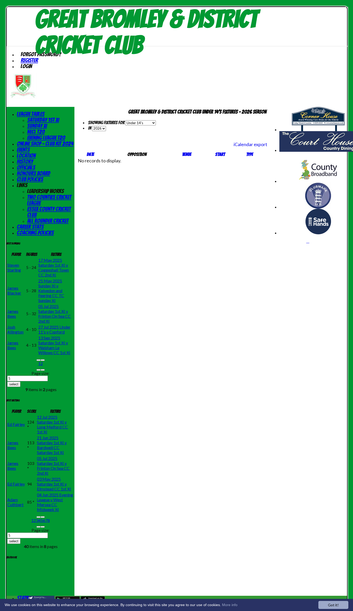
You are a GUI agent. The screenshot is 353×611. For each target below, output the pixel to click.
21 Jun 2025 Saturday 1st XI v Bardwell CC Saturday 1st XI (52, 445)
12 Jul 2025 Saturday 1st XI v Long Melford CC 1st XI (52, 424)
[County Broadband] (318, 181)
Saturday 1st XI (43, 120)
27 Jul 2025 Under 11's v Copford (54, 329)
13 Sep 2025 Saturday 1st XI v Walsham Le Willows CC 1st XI (54, 345)
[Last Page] (43, 370)
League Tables (30, 114)
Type (249, 154)
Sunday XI (37, 126)
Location (26, 155)
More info (229, 605)
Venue (186, 154)
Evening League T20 (46, 138)
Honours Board (33, 173)
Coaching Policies (35, 233)
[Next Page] (38, 370)
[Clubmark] (318, 206)
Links (22, 185)
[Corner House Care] (318, 129)
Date (90, 154)
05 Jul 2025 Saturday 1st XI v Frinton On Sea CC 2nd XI (54, 313)
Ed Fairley (16, 424)
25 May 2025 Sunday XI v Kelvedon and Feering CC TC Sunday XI (51, 290)
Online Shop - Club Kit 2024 (45, 144)
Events (23, 150)
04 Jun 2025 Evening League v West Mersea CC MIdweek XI (55, 502)
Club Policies (30, 179)
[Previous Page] (43, 360)
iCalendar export (250, 144)
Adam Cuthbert (15, 502)
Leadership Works (45, 191)
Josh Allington (15, 329)
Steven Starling (14, 267)
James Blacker (14, 290)
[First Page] (38, 360)
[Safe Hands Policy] (318, 232)
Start (220, 154)
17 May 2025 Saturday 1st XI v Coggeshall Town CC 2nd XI (53, 267)
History (25, 161)
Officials (26, 167)
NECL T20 (36, 132)
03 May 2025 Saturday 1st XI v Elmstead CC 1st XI (54, 484)
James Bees (12, 314)
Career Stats (30, 227)
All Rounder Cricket (47, 221)
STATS (22, 598)
